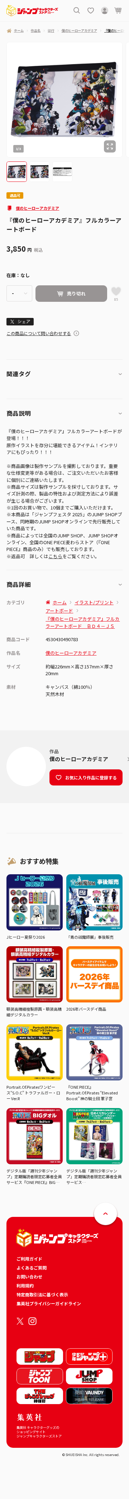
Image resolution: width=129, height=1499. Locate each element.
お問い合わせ (29, 1276)
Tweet (20, 321)
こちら (55, 556)
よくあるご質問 (31, 1268)
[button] (16, 171)
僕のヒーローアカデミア (37, 208)
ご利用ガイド (29, 1259)
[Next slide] (126, 100)
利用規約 (25, 1285)
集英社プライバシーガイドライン (48, 1303)
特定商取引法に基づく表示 (42, 1294)
